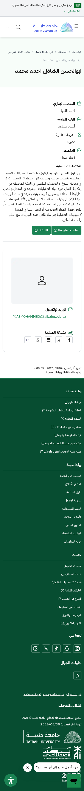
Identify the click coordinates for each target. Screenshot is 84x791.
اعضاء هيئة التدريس (19, 52)
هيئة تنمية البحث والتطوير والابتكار (62, 452)
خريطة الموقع (73, 694)
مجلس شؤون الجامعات (68, 427)
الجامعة (62, 52)
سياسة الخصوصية (53, 694)
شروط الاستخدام (32, 694)
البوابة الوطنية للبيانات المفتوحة (63, 411)
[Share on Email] (27, 339)
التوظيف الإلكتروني (71, 615)
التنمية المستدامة (71, 508)
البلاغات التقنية (73, 591)
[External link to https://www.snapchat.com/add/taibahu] (67, 648)
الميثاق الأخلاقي (73, 484)
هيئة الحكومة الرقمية (69, 435)
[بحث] (18, 27)
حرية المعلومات (72, 541)
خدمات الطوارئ (72, 566)
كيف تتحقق (74, 11)
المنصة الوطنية (73, 419)
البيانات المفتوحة (71, 533)
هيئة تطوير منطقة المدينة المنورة (63, 444)
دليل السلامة (74, 492)
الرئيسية (76, 52)
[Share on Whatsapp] (38, 339)
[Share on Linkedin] (48, 339)
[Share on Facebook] (69, 339)
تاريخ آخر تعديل (72, 368)
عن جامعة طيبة (44, 52)
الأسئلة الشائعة (72, 517)
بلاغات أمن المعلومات (69, 607)
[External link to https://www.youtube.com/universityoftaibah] (35, 648)
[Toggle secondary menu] (7, 27)
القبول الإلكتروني (72, 624)
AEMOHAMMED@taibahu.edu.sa (41, 316)
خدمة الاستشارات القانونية (66, 582)
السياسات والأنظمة (70, 476)
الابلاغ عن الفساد (71, 599)
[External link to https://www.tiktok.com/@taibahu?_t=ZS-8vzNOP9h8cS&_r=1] (56, 648)
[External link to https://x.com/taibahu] (46, 648)
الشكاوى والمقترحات (70, 705)
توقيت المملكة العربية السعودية (63, 372)
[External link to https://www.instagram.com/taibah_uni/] (77, 648)
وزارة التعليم (74, 403)
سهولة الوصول (73, 500)
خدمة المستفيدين (71, 574)
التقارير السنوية (73, 525)
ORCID (43, 230)
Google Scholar (68, 230)
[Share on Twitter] (58, 339)
